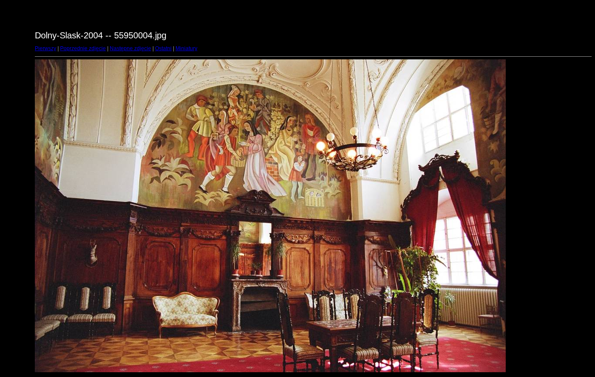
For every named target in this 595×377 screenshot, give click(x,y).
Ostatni (163, 48)
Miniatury (186, 48)
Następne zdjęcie (130, 48)
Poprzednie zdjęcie (83, 48)
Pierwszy (45, 48)
